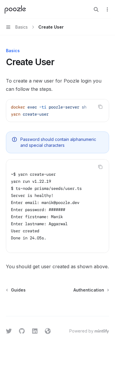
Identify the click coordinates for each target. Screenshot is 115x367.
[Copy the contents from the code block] (100, 107)
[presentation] (57, 110)
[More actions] (107, 9)
